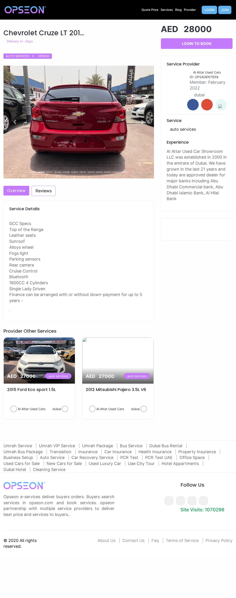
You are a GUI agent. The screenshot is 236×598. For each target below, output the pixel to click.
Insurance (88, 451)
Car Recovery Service (93, 457)
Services (167, 10)
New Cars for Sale (65, 463)
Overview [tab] (16, 190)
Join (225, 10)
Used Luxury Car (105, 463)
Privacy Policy (219, 540)
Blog (178, 10)
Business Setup (18, 457)
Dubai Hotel (15, 469)
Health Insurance (156, 451)
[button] (14, 122)
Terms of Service (182, 540)
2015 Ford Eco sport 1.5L (31, 389)
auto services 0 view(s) (28, 56)
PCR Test (129, 457)
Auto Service (53, 457)
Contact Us (133, 540)
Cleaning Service (49, 469)
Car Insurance (118, 451)
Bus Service (132, 445)
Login (209, 10)
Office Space (193, 457)
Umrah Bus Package (23, 451)
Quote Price (150, 10)
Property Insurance (197, 451)
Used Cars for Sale (22, 463)
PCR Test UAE (159, 457)
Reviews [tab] (43, 190)
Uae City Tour (142, 463)
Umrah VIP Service (57, 445)
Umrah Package (98, 445)
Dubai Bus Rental (166, 445)
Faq (155, 540)
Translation (61, 451)
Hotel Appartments (181, 463)
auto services (58, 376)
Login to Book (197, 43)
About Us (106, 540)
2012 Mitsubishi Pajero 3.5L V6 (116, 389)
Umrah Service (18, 445)
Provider (190, 10)
